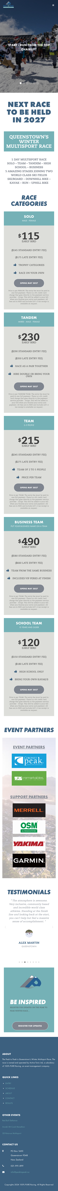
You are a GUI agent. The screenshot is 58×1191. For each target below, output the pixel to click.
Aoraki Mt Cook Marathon (13, 1126)
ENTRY (8, 1083)
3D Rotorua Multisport (11, 1133)
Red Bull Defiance (9, 1120)
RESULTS (9, 1103)
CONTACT (10, 1098)
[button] (19, 962)
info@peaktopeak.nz (20, 1172)
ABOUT (8, 1093)
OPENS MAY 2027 (29, 283)
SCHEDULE (10, 1088)
